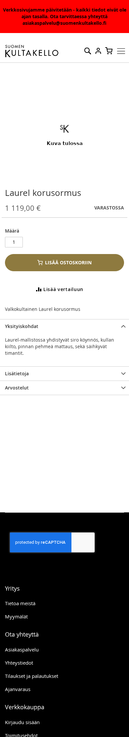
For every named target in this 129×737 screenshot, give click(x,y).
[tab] (64, 326)
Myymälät (16, 616)
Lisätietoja (17, 373)
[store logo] (32, 51)
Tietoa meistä (20, 603)
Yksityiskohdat (21, 326)
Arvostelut (17, 388)
